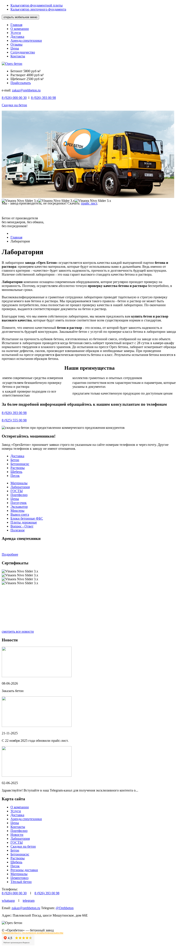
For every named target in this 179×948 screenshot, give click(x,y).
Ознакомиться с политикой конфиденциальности (32, 932)
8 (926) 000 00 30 (14, 893)
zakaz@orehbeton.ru (26, 90)
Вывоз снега (19, 514)
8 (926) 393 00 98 (46, 893)
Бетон (14, 460)
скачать (25, 83)
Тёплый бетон (21, 882)
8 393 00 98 (43, 98)
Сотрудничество (22, 52)
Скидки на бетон (14, 105)
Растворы (17, 468)
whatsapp (8, 900)
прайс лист (89, 203)
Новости (16, 834)
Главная (16, 25)
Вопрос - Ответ (21, 526)
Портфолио (19, 495)
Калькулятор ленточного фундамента (38, 9)
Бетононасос (19, 464)
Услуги (15, 32)
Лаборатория (20, 487)
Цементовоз (19, 878)
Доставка (17, 36)
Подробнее (10, 554)
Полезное (17, 530)
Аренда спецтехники (26, 40)
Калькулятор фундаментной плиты (36, 5)
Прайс (15, 83)
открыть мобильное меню (20, 17)
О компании (19, 29)
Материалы (19, 483)
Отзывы (16, 44)
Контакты (17, 56)
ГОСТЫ (16, 491)
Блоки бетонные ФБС (26, 518)
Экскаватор (19, 506)
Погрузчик (18, 503)
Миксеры (17, 510)
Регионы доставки (24, 870)
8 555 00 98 (14, 420)
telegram (28, 900)
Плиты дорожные (23, 522)
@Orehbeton (65, 908)
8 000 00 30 (14, 98)
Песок (15, 475)
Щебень (16, 472)
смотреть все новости (18, 631)
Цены (14, 48)
